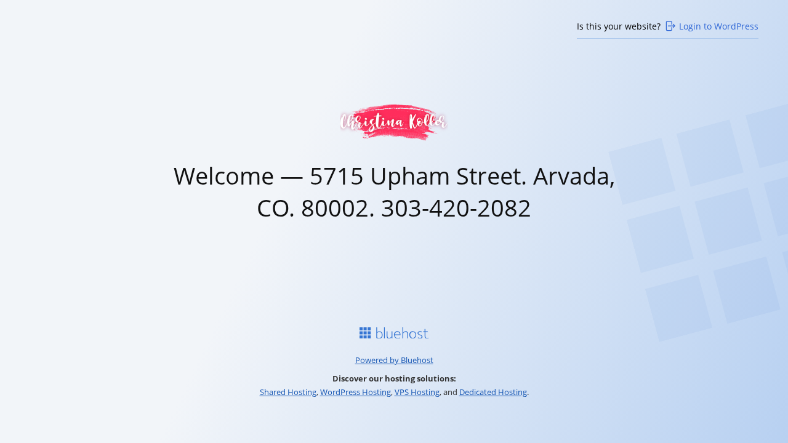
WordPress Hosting (355, 391)
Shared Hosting (288, 391)
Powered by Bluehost (394, 359)
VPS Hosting (417, 391)
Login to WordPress (718, 26)
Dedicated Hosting (493, 391)
